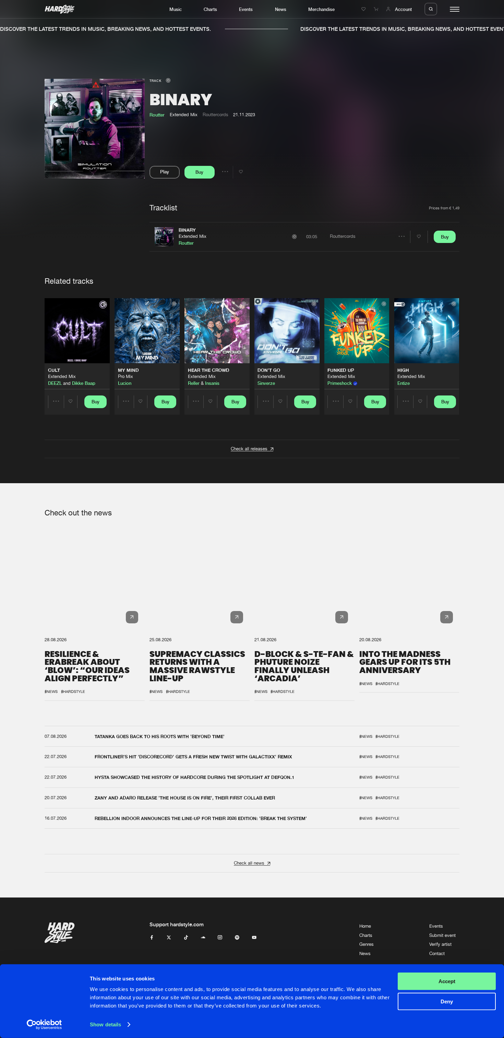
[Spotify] (237, 937)
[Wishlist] (364, 9)
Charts (210, 9)
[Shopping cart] (377, 9)
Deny (447, 1001)
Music (175, 9)
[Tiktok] (186, 937)
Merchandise (321, 9)
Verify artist (440, 944)
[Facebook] (151, 937)
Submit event (442, 935)
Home (365, 926)
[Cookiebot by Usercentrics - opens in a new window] (44, 1024)
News (280, 9)
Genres (366, 944)
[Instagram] (220, 937)
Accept (447, 981)
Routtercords (215, 114)
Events (246, 9)
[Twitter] (169, 937)
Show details (105, 1024)
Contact (437, 953)
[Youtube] (254, 937)
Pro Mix (125, 376)
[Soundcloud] (203, 937)
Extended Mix (192, 236)
